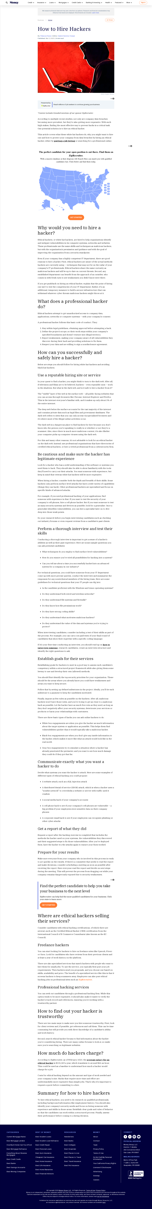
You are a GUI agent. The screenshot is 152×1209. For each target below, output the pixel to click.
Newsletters (69, 1137)
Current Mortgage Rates (16, 1137)
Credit (30, 2)
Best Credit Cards (14, 1159)
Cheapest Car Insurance (44, 1157)
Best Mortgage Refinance (17, 1149)
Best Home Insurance (43, 1161)
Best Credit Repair (42, 1145)
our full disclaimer (103, 1196)
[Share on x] (130, 1136)
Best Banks (11, 1163)
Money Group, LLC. (65, 1190)
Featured (118, 2)
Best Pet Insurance (71, 1165)
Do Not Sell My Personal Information (102, 1158)
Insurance (40, 2)
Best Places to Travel (72, 1157)
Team (95, 1145)
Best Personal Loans (43, 1149)
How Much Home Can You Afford (19, 1145)
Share (111, 20)
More (128, 2)
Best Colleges (70, 1145)
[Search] (7, 2)
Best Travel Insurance (72, 1161)
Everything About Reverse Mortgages (17, 1154)
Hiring (50, 20)
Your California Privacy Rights (104, 1163)
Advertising (97, 1171)
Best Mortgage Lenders (16, 1141)
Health (107, 2)
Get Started (76, 217)
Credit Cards (76, 2)
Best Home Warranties (44, 1169)
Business (41, 20)
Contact (96, 1141)
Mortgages (63, 2)
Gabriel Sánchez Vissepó (66, 36)
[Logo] (14, 2)
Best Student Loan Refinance (47, 1141)
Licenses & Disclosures (102, 1167)
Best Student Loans (43, 1137)
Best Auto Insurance (43, 1153)
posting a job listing (64, 141)
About (95, 1137)
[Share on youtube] (139, 1136)
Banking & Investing (93, 2)
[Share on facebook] (125, 1136)
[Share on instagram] (134, 1136)
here (103, 1202)
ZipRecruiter (85, 979)
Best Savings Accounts (16, 1167)
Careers (96, 1180)
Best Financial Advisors (44, 1174)
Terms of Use (98, 1153)
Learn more (95, 13)
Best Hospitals (70, 1149)
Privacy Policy (98, 1149)
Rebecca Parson (46, 36)
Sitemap (96, 1176)
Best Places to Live (71, 1153)
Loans (51, 2)
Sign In (143, 2)
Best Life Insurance (43, 1165)
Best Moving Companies (16, 1171)
